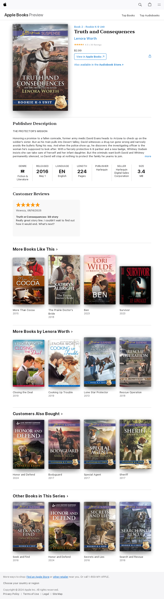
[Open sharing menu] (150, 57)
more (148, 156)
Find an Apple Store (38, 576)
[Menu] (159, 5)
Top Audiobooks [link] (150, 15)
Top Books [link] (128, 15)
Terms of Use (31, 594)
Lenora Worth (85, 38)
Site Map (58, 594)
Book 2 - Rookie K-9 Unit (89, 26)
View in (88, 56)
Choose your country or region (21, 583)
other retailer (60, 576)
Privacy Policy (11, 594)
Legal (46, 594)
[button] (140, 5)
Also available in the (97, 64)
